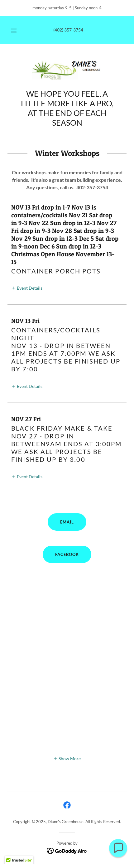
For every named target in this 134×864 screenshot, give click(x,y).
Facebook (67, 554)
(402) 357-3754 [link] (68, 29)
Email (67, 521)
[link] (67, 70)
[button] (13, 30)
